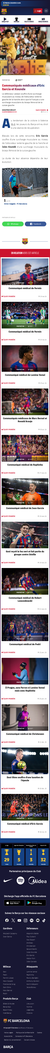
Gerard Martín (32, 949)
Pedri (5, 975)
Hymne (29, 1007)
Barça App (7, 1007)
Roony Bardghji (32, 978)
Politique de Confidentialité (25, 1032)
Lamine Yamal (32, 972)
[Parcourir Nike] (8, 880)
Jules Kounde (32, 952)
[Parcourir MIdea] (37, 880)
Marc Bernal (7, 990)
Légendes (30, 1010)
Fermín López (8, 978)
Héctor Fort (31, 958)
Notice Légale (8, 1032)
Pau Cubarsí (31, 936)
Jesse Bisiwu (31, 987)
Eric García (30, 955)
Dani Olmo (7, 987)
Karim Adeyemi (32, 984)
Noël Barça (7, 1013)
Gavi (4, 972)
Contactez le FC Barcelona (24, 1036)
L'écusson (30, 1004)
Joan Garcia (7, 936)
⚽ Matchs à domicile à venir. (12, 4)
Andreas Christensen (31, 944)
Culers (37, 10)
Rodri (5, 993)
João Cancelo (32, 961)
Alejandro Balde (32, 933)
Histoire (29, 1013)
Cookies (39, 1032)
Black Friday (7, 1010)
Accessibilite (8, 1036)
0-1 (13, 124)
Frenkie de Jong (9, 984)
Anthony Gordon (33, 981)
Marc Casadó (8, 981)
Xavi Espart (31, 940)
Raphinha (30, 975)
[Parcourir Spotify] (20, 880)
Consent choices (29, 1040)
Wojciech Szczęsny (10, 933)
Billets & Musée (8, 1004)
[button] (5, 182)
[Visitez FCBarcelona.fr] (4, 11)
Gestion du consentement (12, 1040)
